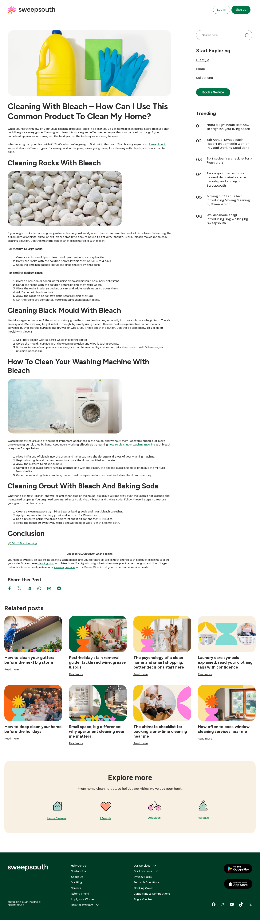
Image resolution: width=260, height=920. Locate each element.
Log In (221, 9)
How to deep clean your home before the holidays (33, 729)
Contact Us (78, 871)
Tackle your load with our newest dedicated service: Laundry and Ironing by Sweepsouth (227, 179)
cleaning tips (45, 563)
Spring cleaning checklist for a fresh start (229, 160)
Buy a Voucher (143, 899)
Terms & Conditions (147, 882)
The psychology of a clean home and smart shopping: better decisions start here (158, 662)
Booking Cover (143, 888)
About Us (77, 877)
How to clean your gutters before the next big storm (29, 660)
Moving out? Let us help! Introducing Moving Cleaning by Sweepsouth (228, 200)
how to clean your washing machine (132, 444)
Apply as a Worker (83, 899)
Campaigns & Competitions (152, 893)
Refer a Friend (80, 893)
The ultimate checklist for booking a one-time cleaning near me (160, 731)
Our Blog (76, 882)
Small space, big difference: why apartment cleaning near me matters (96, 731)
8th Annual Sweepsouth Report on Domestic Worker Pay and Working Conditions (228, 144)
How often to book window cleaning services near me (224, 729)
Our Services (142, 865)
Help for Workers (82, 905)
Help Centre (78, 865)
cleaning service (64, 567)
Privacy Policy (143, 877)
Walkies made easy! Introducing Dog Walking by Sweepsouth (227, 219)
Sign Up (240, 9)
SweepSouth (157, 144)
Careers (76, 888)
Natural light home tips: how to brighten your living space (228, 127)
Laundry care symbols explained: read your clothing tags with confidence (225, 662)
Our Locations (143, 871)
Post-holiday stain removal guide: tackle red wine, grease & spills (97, 662)
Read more (11, 670)
